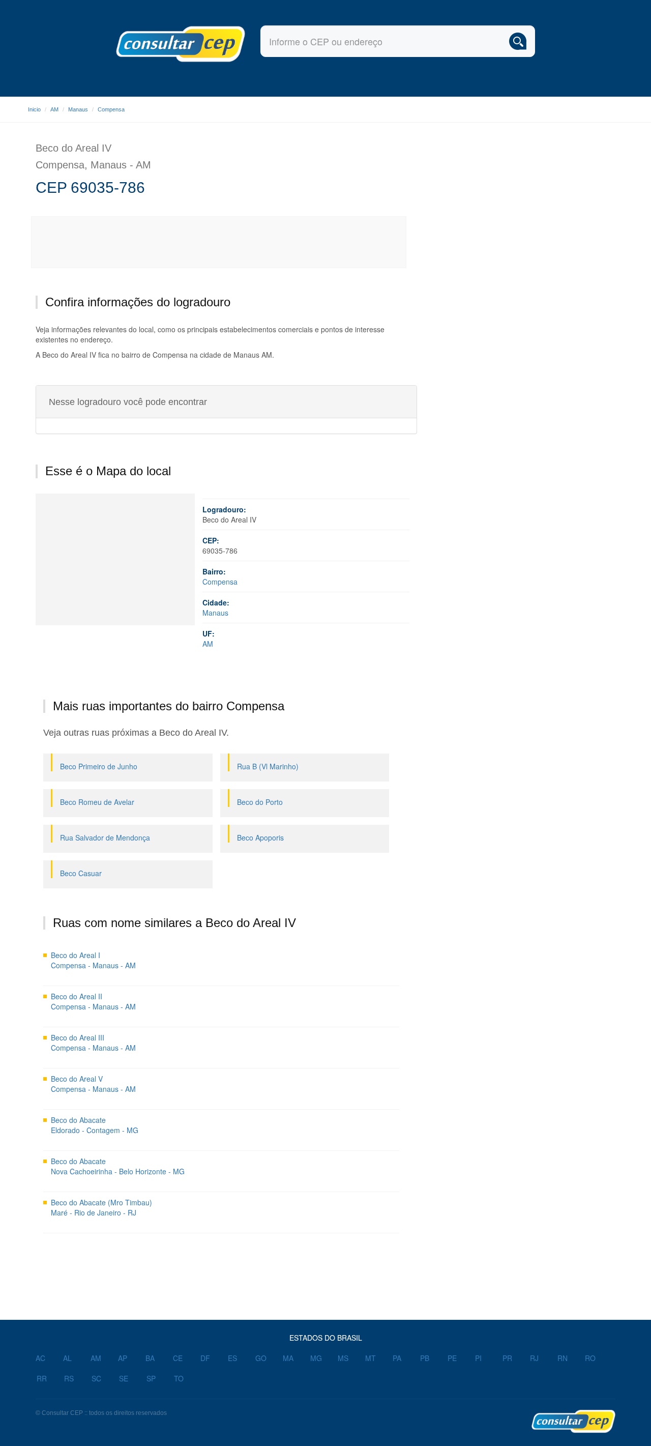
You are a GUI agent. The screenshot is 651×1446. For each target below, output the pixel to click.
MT (370, 1358)
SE (123, 1378)
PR (507, 1358)
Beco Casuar (81, 873)
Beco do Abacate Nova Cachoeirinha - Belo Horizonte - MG (118, 1166)
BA (150, 1358)
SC (96, 1378)
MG (316, 1358)
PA (397, 1358)
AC (40, 1358)
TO (179, 1378)
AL (67, 1358)
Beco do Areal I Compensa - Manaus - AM (93, 960)
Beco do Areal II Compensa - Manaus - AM (93, 1001)
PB (424, 1358)
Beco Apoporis (260, 837)
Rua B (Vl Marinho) (268, 766)
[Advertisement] (219, 242)
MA (288, 1358)
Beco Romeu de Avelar (97, 802)
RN (562, 1358)
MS (343, 1358)
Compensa (111, 109)
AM (54, 109)
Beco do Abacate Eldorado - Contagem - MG (94, 1125)
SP (151, 1378)
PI (478, 1358)
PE (452, 1358)
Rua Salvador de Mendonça (105, 837)
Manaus (78, 109)
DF (205, 1358)
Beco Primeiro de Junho (98, 766)
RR (42, 1378)
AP (122, 1358)
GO (261, 1358)
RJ (534, 1358)
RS (69, 1378)
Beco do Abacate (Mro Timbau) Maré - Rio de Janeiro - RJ (101, 1207)
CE (178, 1358)
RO (590, 1358)
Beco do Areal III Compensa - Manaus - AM (93, 1042)
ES (232, 1358)
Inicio (34, 109)
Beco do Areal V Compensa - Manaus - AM (93, 1084)
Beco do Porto (260, 802)
